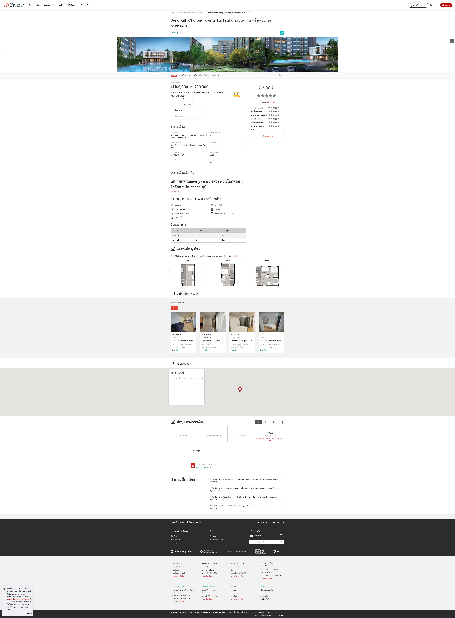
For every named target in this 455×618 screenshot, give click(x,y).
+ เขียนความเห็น (267, 136)
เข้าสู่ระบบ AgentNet (266, 590)
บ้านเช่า (233, 570)
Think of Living (181, 551)
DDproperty (177, 563)
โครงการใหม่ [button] (49, 5)
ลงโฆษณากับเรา (85, 5)
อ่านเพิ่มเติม (175, 192)
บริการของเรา (176, 540)
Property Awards (209, 551)
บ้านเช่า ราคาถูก (207, 593)
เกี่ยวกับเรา (175, 536)
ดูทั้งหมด (237, 256)
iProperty (278, 551)
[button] (240, 389)
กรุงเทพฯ (234, 590)
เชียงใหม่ (234, 596)
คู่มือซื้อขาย (176, 570)
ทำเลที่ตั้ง (207, 75)
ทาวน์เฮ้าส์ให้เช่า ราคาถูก (210, 596)
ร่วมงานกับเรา (176, 543)
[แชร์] (282, 33)
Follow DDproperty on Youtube (273, 522)
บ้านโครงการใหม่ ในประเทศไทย (268, 564)
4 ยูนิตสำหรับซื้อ (178, 110)
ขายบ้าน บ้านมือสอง (208, 570)
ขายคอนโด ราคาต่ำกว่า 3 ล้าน (181, 598)
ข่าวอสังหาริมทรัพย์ (178, 567)
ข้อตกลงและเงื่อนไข (202, 613)
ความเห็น (271, 102)
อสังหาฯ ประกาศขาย (209, 563)
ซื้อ (174, 308)
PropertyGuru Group (179, 531)
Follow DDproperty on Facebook (266, 522)
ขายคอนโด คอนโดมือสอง (210, 567)
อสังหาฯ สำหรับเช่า (238, 563)
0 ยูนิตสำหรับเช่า (179, 116)
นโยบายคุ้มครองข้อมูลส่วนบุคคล (18, 599)
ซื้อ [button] (30, 5)
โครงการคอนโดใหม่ (266, 572)
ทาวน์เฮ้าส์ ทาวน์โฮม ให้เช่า (239, 573)
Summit (237, 551)
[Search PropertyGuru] (281, 542)
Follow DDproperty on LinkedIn (277, 522)
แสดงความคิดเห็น (216, 540)
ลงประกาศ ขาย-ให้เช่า (267, 593)
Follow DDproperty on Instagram (270, 522)
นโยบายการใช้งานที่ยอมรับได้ (181, 613)
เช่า (265, 422)
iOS (199, 522)
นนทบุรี (233, 593)
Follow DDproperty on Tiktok (283, 522)
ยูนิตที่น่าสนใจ (196, 75)
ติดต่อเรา (213, 531)
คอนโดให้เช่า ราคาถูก (208, 590)
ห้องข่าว (213, 536)
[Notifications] (437, 5)
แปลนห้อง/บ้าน (184, 75)
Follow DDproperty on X (281, 522)
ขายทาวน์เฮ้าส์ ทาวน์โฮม (209, 573)
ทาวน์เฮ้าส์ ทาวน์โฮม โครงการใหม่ (271, 575)
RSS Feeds (264, 596)
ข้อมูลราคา (216, 75)
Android (192, 522)
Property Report (260, 551)
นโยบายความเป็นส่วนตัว (222, 613)
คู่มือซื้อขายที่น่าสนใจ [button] (179, 573)
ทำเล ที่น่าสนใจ (236, 586)
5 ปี (274, 422)
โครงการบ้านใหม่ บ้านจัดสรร (269, 569)
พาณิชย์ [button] (61, 5)
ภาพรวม (174, 75)
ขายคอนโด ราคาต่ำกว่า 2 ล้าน (181, 595)
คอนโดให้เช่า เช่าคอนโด (238, 567)
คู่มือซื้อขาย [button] (72, 5)
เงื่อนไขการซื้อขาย (240, 613)
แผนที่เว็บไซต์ (264, 599)
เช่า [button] (37, 5)
